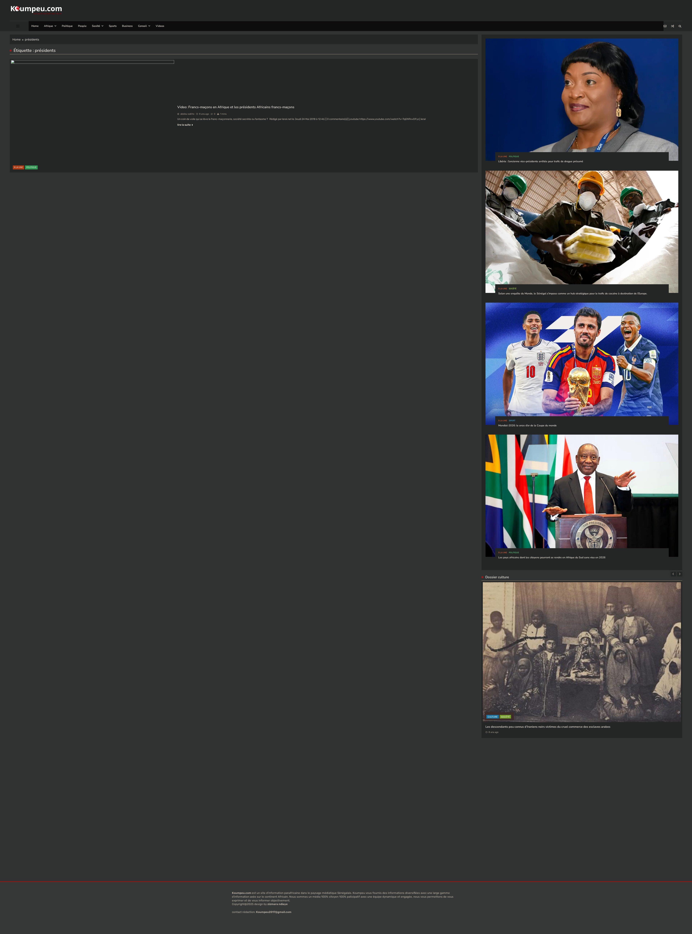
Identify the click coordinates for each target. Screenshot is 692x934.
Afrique (48, 26)
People (82, 26)
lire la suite (184, 124)
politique (31, 167)
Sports (113, 26)
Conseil (142, 26)
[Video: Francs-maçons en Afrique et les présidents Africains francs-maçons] (92, 115)
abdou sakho (187, 114)
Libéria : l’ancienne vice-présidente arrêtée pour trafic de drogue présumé (540, 161)
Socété (96, 26)
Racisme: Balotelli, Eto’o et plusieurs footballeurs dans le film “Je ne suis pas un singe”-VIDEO (548, 682)
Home (35, 26)
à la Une (18, 167)
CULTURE (502, 671)
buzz (491, 671)
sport (512, 420)
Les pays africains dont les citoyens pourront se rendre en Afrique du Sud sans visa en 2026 (552, 557)
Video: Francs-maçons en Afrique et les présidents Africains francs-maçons (235, 107)
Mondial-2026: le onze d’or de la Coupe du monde (527, 425)
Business (127, 26)
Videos (160, 26)
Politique (67, 26)
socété (512, 289)
